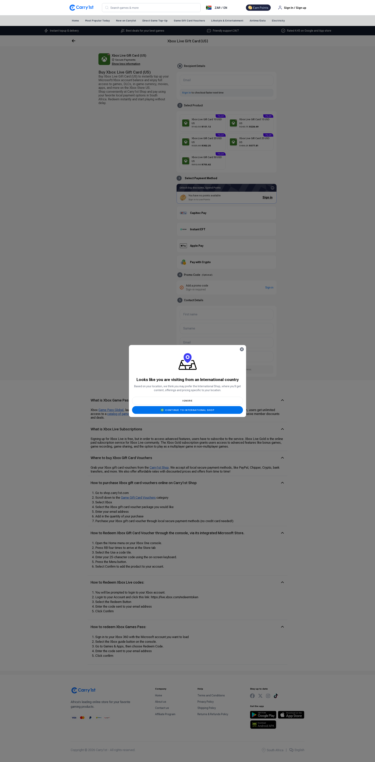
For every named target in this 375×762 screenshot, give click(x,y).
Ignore (187, 400)
